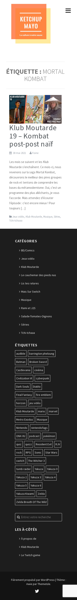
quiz (18, 444)
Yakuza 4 (50, 477)
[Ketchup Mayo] (30, 23)
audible (20, 353)
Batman (20, 362)
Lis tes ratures (30, 283)
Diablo (37, 386)
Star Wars (51, 452)
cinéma (38, 370)
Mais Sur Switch (30, 291)
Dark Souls (22, 386)
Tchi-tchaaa (15, 220)
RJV (57, 444)
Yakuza (39, 469)
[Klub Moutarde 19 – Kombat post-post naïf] (35, 109)
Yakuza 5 (21, 485)
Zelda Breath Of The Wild (31, 502)
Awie (29, 584)
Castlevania (23, 370)
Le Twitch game (30, 555)
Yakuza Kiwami (25, 494)
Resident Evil (44, 444)
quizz (28, 444)
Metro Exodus (24, 419)
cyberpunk (42, 378)
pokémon (49, 436)
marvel (53, 411)
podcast (34, 436)
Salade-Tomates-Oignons (36, 316)
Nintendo (21, 428)
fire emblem (43, 395)
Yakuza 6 (36, 485)
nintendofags (39, 428)
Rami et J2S (28, 308)
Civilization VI (24, 378)
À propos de (28, 538)
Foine (35, 153)
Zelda (41, 494)
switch (20, 461)
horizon (20, 403)
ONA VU (20, 436)
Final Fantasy (24, 395)
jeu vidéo (35, 403)
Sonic (38, 452)
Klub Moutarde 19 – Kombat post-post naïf (33, 136)
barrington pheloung (41, 353)
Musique (47, 216)
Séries (57, 216)
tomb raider (23, 469)
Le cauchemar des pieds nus (38, 275)
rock (19, 452)
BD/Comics (27, 250)
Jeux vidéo (18, 216)
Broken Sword (38, 362)
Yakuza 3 (36, 477)
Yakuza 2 (21, 477)
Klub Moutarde (34, 216)
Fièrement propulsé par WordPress (33, 580)
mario (41, 411)
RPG (28, 452)
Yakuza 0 (52, 469)
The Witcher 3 (36, 461)
